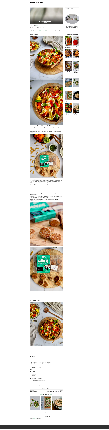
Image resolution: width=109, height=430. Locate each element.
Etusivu (30, 6)
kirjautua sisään (35, 419)
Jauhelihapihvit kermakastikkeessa (67, 59)
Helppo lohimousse (75, 113)
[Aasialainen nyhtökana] (76, 95)
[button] (31, 405)
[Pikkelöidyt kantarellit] (68, 66)
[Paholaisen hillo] (76, 41)
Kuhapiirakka (57, 411)
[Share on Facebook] (48, 388)
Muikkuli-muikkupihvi (42, 30)
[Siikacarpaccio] (46, 403)
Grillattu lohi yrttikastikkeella (67, 88)
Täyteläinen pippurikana (74, 59)
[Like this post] (47, 388)
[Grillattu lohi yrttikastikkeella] (35, 403)
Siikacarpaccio (46, 411)
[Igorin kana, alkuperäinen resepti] (68, 41)
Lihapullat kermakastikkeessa (75, 72)
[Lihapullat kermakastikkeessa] (76, 66)
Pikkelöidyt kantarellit (68, 71)
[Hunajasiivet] (68, 108)
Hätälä (37, 25)
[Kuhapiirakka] (57, 403)
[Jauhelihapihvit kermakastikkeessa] (68, 53)
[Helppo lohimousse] (76, 108)
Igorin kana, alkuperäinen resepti (68, 47)
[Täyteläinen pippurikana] (76, 53)
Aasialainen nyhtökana (76, 101)
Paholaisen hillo (75, 46)
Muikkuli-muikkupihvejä (38, 350)
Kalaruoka (34, 6)
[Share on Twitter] (49, 388)
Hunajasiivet (67, 113)
